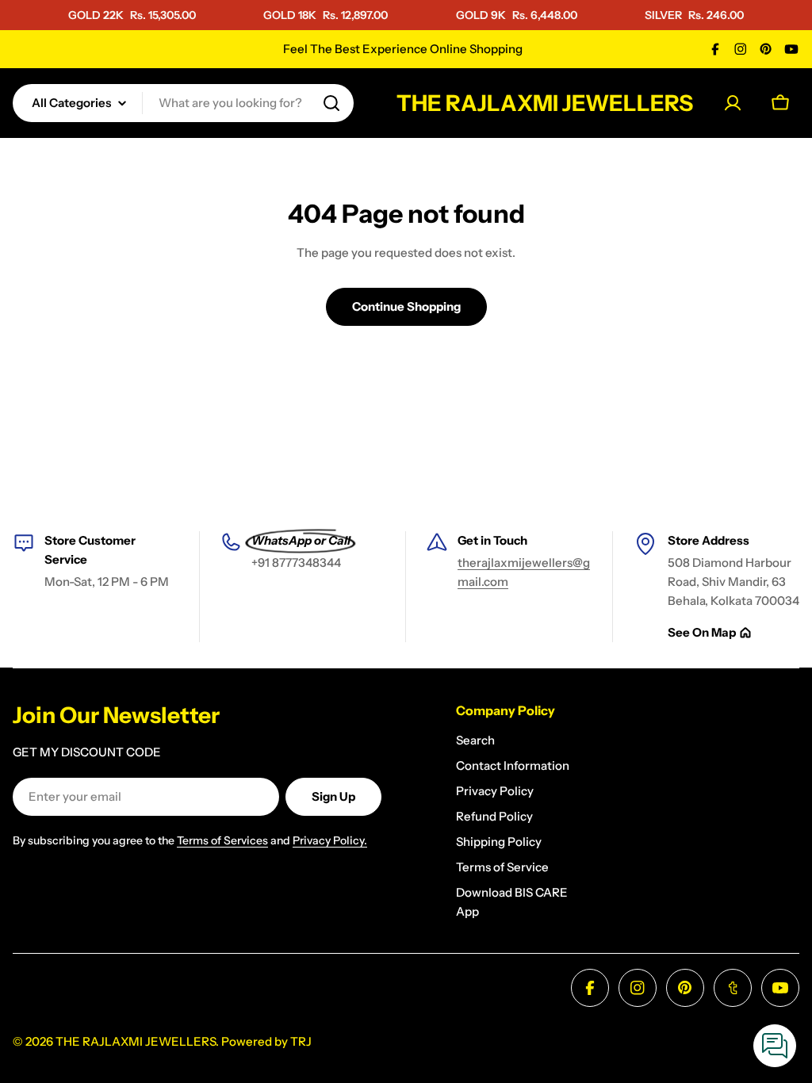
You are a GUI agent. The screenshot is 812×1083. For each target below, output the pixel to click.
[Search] (331, 103)
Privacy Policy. (330, 840)
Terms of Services (222, 840)
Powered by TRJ (266, 1041)
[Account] (732, 103)
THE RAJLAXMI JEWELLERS (544, 103)
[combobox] (183, 103)
